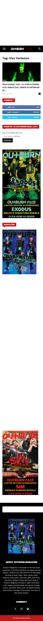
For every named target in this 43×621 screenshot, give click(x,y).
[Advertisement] (21, 22)
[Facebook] (15, 609)
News (4, 80)
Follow (36, 112)
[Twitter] (27, 609)
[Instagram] (21, 609)
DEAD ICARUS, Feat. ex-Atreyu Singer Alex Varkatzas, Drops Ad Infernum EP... (20, 87)
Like (37, 107)
